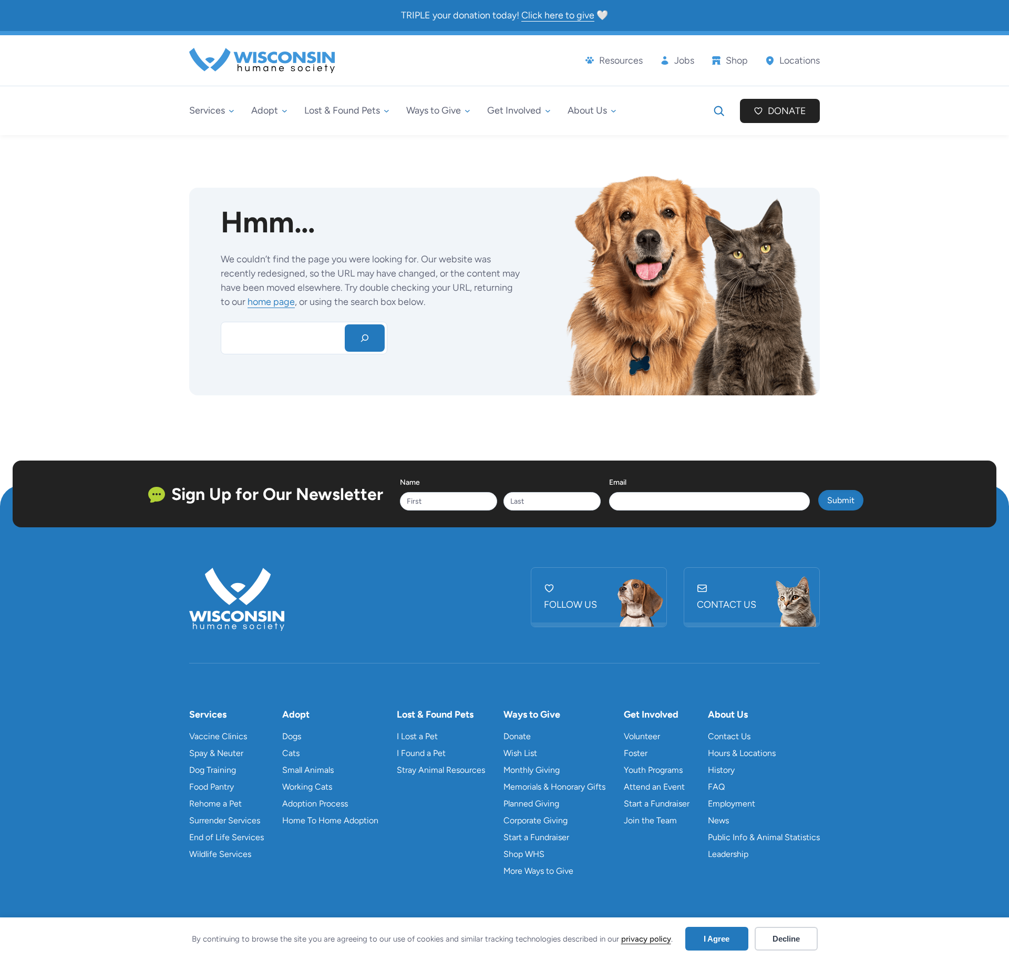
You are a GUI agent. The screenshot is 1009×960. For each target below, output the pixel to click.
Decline (786, 938)
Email (617, 482)
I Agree (716, 938)
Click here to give (557, 15)
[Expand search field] (719, 111)
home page (271, 302)
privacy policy (646, 939)
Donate (787, 111)
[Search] (365, 338)
